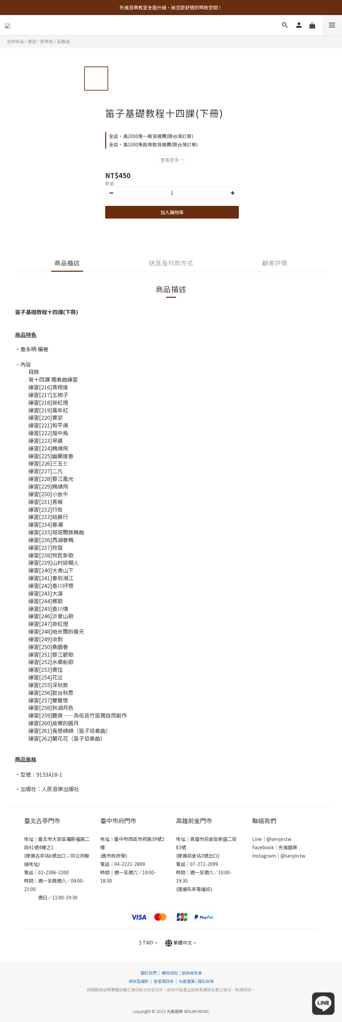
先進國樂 (288, 847)
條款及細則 (139, 981)
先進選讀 (186, 981)
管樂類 (46, 41)
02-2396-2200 (53, 872)
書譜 (32, 41)
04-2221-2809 (129, 864)
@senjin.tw (279, 839)
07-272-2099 (204, 864)
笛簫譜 (63, 41)
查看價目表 (164, 981)
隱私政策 (206, 981)
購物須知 (170, 973)
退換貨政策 (192, 973)
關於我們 (149, 973)
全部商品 (15, 41)
